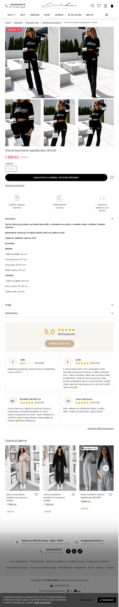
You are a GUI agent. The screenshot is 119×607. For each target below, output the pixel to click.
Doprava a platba (55, 561)
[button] (106, 468)
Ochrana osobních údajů (43, 567)
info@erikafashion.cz (92, 540)
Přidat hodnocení (59, 343)
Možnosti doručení (15, 185)
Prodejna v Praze (76, 561)
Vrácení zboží (37, 561)
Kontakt (110, 567)
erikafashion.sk (61, 585)
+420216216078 (17, 5)
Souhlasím (106, 600)
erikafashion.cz (68, 551)
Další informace (42, 602)
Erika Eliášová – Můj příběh (72, 567)
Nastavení (84, 600)
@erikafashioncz (80, 551)
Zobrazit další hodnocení (101, 428)
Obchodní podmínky (17, 567)
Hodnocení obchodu (98, 561)
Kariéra (99, 567)
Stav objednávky (18, 561)
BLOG (91, 567)
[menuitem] (11, 15)
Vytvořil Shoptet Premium (52, 591)
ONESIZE (10, 511)
